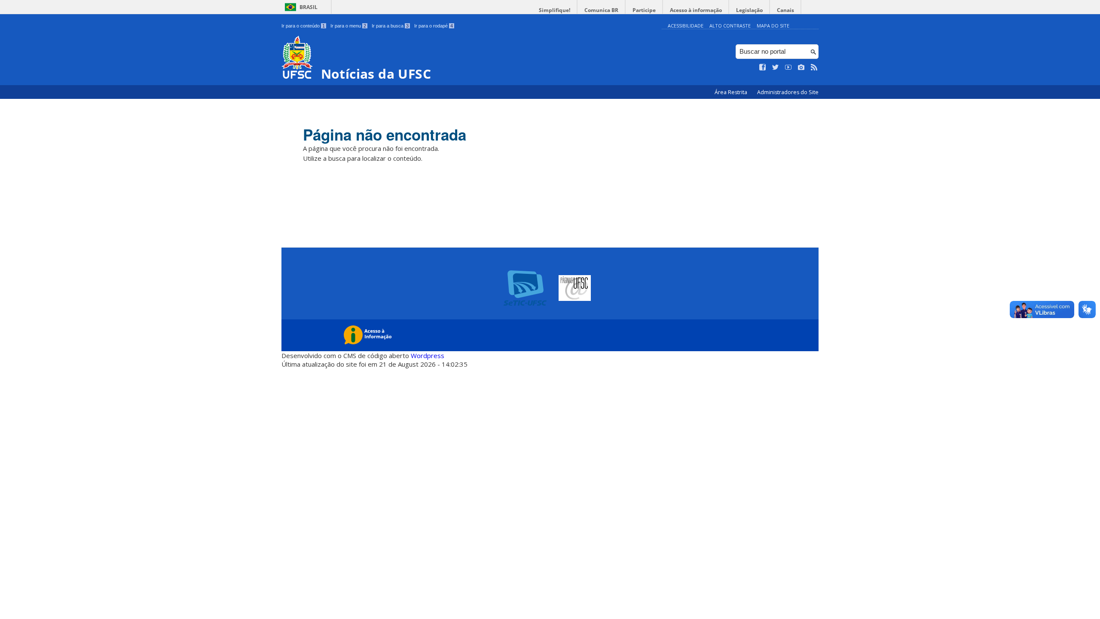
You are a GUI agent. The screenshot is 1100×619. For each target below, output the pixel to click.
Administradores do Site (788, 92)
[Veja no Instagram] (801, 67)
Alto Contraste (730, 25)
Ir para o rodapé (433, 25)
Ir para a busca (390, 25)
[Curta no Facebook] (762, 67)
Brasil (308, 7)
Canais (785, 10)
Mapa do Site (773, 25)
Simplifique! (554, 10)
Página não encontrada (384, 134)
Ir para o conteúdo (303, 25)
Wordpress (427, 355)
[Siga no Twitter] (775, 67)
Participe (644, 10)
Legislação (749, 10)
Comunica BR (601, 10)
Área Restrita (732, 92)
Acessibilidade (685, 25)
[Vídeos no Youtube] (788, 67)
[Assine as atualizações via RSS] (814, 67)
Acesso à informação (696, 10)
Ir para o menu (348, 25)
